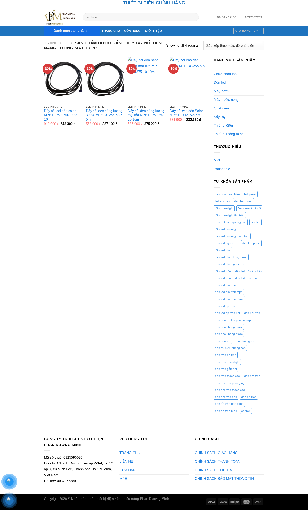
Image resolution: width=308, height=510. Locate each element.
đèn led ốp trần (225, 306)
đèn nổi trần (252, 313)
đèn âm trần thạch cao (230, 390)
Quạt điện (221, 108)
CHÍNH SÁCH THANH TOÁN (217, 461)
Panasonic (222, 169)
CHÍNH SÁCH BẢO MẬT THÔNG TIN (224, 478)
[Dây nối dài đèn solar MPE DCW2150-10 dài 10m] (63, 80)
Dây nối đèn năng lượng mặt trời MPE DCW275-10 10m (146, 115)
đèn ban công (243, 201)
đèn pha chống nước (229, 327)
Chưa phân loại (225, 74)
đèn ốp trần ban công (229, 403)
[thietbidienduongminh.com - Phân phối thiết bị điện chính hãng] (60, 17)
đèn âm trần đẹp (226, 396)
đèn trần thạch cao (227, 375)
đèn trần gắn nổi (226, 369)
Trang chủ (56, 43)
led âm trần (222, 201)
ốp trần (246, 410)
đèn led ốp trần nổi (227, 313)
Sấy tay (220, 117)
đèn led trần (223, 278)
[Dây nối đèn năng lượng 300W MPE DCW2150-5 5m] (105, 80)
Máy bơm (221, 91)
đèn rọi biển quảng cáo (230, 348)
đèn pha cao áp (240, 320)
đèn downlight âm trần (230, 215)
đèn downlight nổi (249, 208)
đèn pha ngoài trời (247, 341)
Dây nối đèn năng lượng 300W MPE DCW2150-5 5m (104, 115)
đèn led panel (251, 243)
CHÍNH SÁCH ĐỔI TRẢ (213, 470)
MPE (217, 160)
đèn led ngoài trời (226, 243)
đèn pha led (223, 341)
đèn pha (220, 320)
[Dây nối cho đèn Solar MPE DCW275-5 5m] (188, 80)
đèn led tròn (223, 271)
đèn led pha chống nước (231, 257)
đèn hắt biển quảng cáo (230, 222)
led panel (250, 194)
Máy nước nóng (226, 100)
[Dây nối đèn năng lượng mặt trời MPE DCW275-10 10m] (147, 80)
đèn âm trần (252, 375)
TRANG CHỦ (111, 31)
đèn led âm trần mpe (229, 292)
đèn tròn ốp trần (225, 354)
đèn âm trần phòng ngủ (230, 383)
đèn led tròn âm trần (248, 271)
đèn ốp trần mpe (226, 410)
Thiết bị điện (223, 125)
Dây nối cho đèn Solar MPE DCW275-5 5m (186, 113)
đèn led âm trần (225, 285)
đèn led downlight (226, 229)
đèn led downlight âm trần (232, 236)
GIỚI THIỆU (153, 31)
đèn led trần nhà (246, 278)
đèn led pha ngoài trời (229, 264)
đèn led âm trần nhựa (229, 299)
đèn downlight (224, 208)
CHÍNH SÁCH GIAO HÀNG (216, 453)
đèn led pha (223, 250)
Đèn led (220, 82)
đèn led (255, 222)
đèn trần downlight (227, 362)
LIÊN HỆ (126, 461)
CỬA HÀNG (132, 31)
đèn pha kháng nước (229, 334)
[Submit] (194, 17)
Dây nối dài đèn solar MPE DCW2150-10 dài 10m (61, 115)
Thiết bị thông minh (228, 134)
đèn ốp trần (248, 396)
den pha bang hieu (227, 194)
